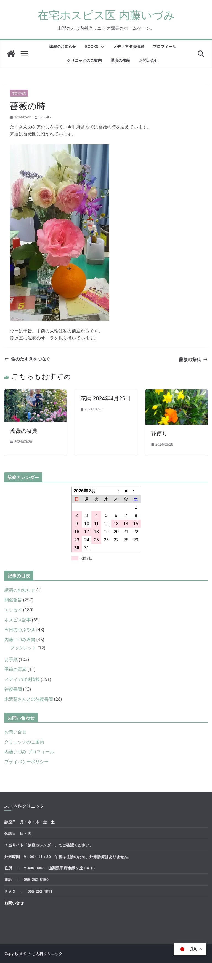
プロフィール (164, 46)
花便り (159, 433)
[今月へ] (126, 491)
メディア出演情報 (128, 46)
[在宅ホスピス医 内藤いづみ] (11, 53)
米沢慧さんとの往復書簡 (28, 699)
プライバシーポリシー (26, 762)
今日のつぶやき (19, 630)
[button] (101, 47)
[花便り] (176, 393)
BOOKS (91, 46)
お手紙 (11, 659)
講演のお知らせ (62, 46)
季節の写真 (19, 93)
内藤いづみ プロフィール (29, 752)
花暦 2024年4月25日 (105, 398)
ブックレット (23, 648)
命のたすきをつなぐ (31, 359)
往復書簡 (13, 689)
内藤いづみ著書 (19, 639)
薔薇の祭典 (190, 359)
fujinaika (45, 117)
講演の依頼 (120, 60)
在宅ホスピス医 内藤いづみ (106, 14)
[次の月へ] (136, 491)
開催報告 (13, 600)
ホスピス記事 (17, 620)
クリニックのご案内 (84, 60)
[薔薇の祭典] (35, 393)
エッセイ (13, 610)
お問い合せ (148, 60)
